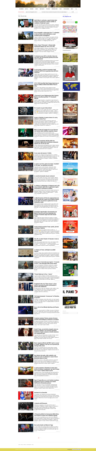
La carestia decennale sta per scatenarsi (44, 176)
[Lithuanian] (71, 29)
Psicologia (48, 8)
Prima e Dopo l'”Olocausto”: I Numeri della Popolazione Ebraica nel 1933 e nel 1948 (44, 45)
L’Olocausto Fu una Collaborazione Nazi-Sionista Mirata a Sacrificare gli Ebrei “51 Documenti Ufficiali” (46, 97)
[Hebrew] (70, 28)
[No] (94, 449)
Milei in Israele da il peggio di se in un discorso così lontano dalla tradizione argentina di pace (46, 130)
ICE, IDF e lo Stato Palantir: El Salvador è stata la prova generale (46, 239)
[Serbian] (75, 30)
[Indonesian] (73, 28)
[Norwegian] (66, 30)
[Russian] (72, 30)
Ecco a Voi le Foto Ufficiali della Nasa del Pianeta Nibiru (46, 307)
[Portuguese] (70, 30)
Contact (25, 444)
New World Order (54, 8)
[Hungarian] (71, 28)
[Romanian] (71, 30)
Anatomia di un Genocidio (40, 392)
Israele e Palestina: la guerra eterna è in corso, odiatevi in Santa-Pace (46, 118)
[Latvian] (70, 29)
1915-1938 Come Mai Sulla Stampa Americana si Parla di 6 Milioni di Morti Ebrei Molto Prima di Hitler (46, 84)
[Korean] (66, 29)
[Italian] (76, 28)
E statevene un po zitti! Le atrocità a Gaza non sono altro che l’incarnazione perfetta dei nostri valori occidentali (46, 57)
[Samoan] (73, 30)
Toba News (31, 8)
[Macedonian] (73, 29)
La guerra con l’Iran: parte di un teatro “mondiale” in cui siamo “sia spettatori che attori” (46, 164)
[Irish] (75, 28)
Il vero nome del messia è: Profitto (42, 153)
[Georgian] (64, 28)
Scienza (36, 8)
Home (19, 444)
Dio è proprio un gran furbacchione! (43, 108)
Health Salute (42, 8)
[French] (63, 28)
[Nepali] (64, 30)
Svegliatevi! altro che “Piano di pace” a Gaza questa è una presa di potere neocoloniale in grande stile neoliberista (45, 285)
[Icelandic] (72, 28)
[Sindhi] (76, 30)
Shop (21, 444)
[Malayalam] (75, 29)
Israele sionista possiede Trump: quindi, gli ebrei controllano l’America (46, 227)
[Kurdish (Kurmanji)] (67, 29)
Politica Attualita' (57, 66)
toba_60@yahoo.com (67, 16)
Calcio (61, 8)
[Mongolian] (63, 30)
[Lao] (68, 29)
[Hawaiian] (68, 28)
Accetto (74, 449)
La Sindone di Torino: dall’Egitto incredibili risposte (44, 250)
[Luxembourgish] (72, 29)
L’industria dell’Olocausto (40, 403)
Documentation (29, 444)
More (72, 8)
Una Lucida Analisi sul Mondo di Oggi (43, 425)
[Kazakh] (64, 29)
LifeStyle (26, 8)
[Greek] (67, 28)
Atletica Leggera (66, 8)
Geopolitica (58, 114)
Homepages (22, 8)
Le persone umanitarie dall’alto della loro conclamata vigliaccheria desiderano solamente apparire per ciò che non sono (46, 142)
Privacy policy (70, 449)
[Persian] (67, 30)
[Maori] (76, 29)
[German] (66, 28)
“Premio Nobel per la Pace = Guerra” (43, 274)
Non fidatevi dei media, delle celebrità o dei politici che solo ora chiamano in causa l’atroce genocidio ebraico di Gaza (46, 357)
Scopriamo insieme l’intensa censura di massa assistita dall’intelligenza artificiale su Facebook (46, 318)
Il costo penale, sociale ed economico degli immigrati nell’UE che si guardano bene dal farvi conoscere (46, 71)
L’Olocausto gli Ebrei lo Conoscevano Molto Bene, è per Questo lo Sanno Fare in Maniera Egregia (46, 414)
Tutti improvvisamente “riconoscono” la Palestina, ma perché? (46, 296)
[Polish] (68, 30)
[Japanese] (63, 29)
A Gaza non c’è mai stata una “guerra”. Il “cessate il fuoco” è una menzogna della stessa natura (46, 262)
